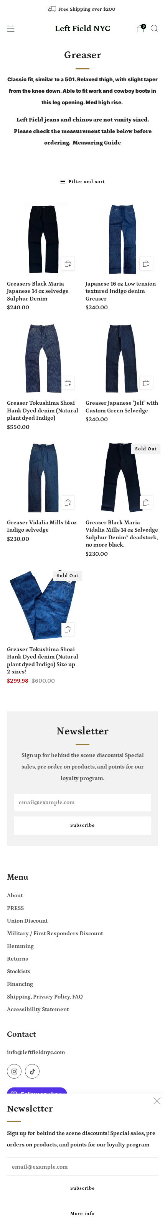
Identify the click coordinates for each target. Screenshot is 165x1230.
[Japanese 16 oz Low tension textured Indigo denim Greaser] (122, 239)
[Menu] (11, 29)
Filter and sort (87, 181)
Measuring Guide (97, 143)
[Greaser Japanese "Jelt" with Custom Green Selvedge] (122, 358)
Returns (17, 959)
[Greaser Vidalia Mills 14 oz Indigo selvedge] (43, 478)
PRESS (15, 908)
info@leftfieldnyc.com (36, 1052)
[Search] (154, 28)
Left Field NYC (83, 28)
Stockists (18, 971)
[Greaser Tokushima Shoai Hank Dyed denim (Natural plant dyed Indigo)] (43, 358)
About (15, 895)
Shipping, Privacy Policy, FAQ (45, 997)
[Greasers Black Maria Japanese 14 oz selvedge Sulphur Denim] (43, 239)
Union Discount (27, 921)
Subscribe (82, 1188)
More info (82, 1213)
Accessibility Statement (38, 1009)
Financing (20, 984)
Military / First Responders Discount (55, 933)
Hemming (20, 946)
